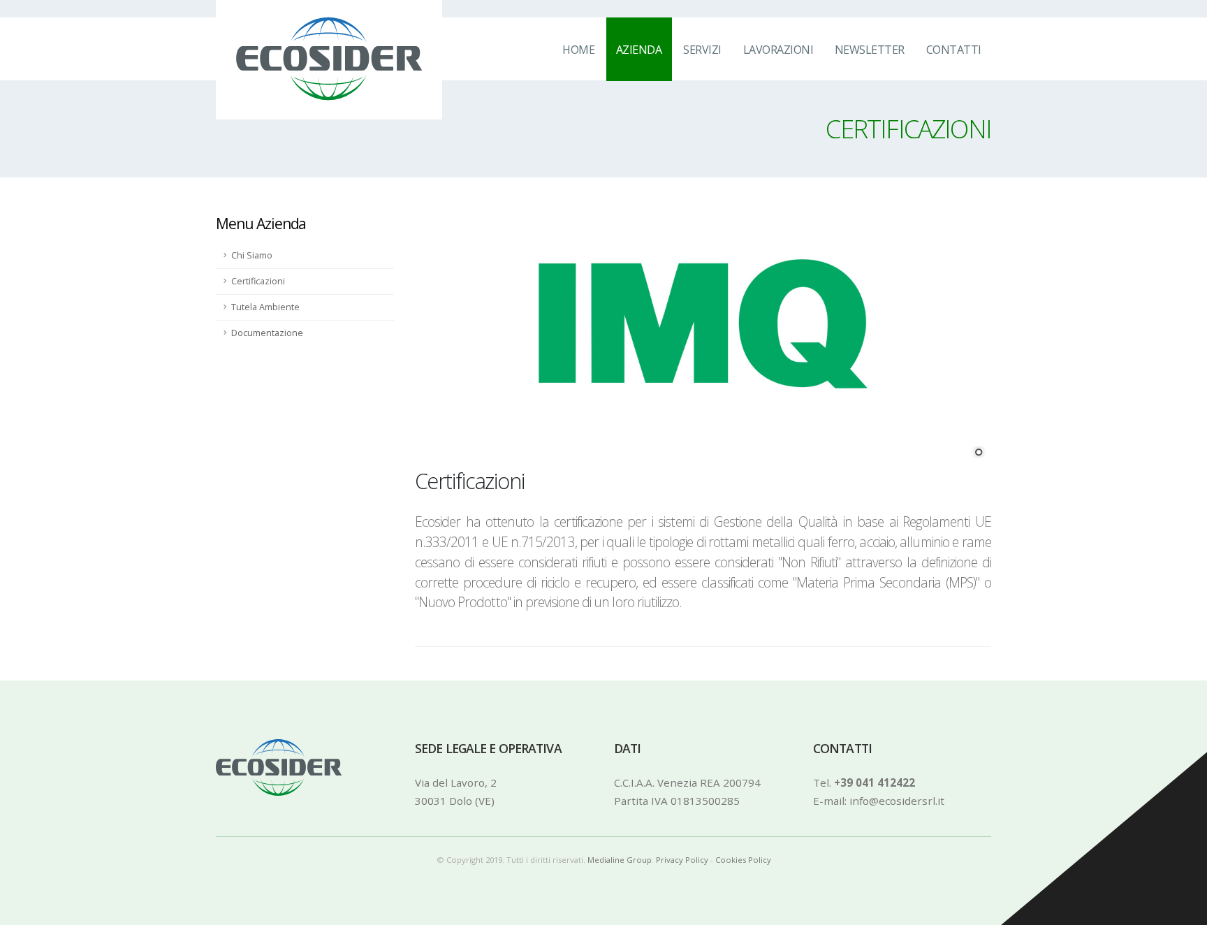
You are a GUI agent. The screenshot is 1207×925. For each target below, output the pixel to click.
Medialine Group (619, 859)
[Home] (304, 48)
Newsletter (870, 49)
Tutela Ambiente (265, 307)
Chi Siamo (251, 255)
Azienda (639, 49)
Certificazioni (258, 281)
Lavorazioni (778, 49)
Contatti (953, 49)
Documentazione (267, 333)
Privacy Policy (682, 859)
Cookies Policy (743, 859)
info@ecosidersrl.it (896, 801)
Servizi (702, 49)
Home (578, 49)
